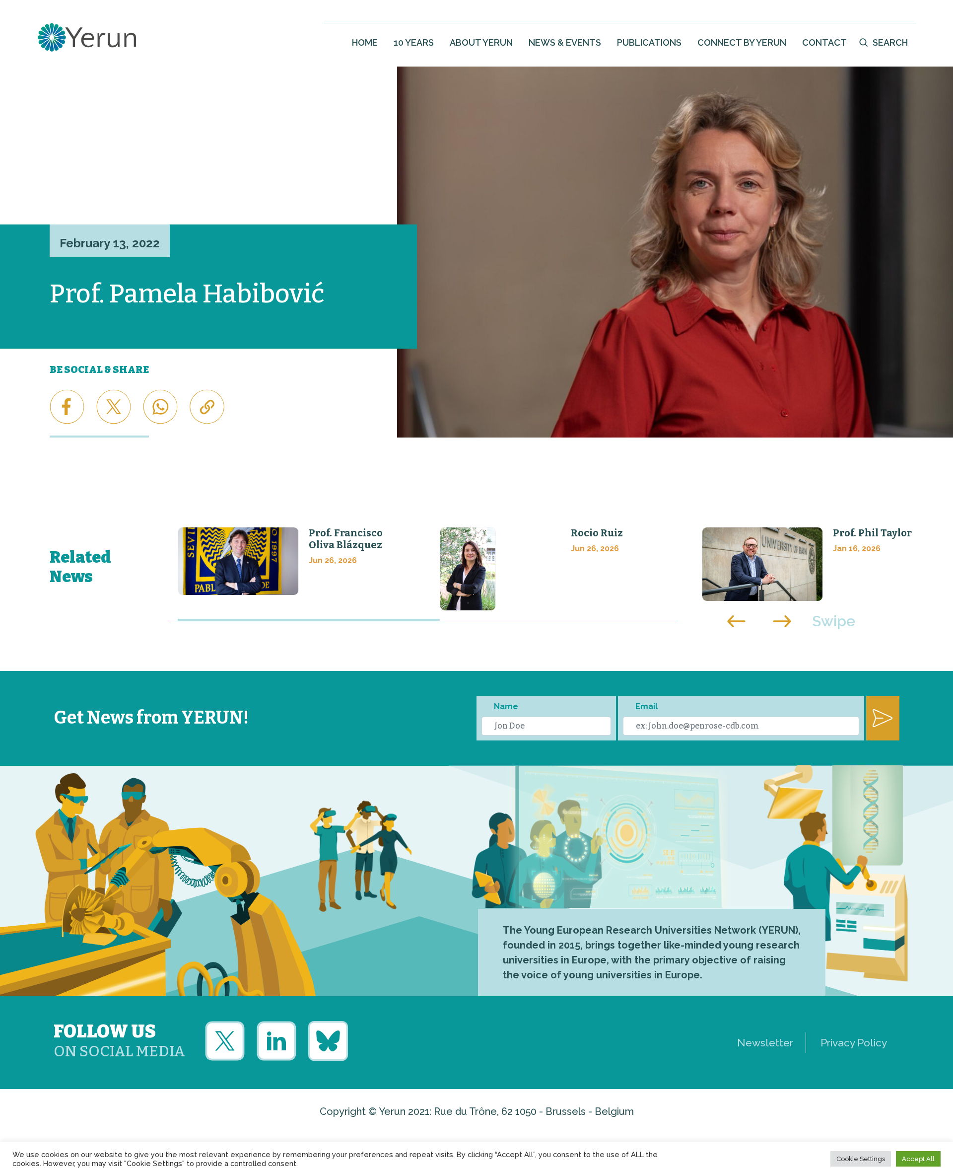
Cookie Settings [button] (860, 1159)
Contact (824, 42)
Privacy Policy (853, 1042)
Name (506, 706)
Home (365, 42)
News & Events (565, 42)
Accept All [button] (918, 1159)
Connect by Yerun (741, 42)
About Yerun (481, 42)
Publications (649, 42)
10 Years (414, 42)
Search (890, 42)
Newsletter (765, 1042)
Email (646, 706)
